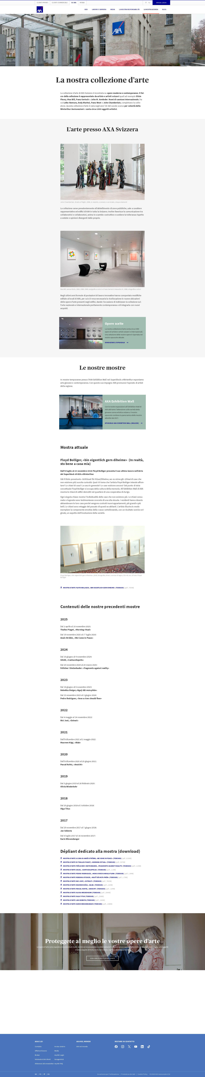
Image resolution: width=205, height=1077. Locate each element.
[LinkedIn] (143, 1046)
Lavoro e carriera (99, 9)
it (146, 3)
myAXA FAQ (58, 1064)
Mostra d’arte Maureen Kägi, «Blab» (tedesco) (88, 885)
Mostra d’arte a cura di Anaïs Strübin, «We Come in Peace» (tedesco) (97, 858)
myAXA (82, 3)
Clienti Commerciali (60, 3)
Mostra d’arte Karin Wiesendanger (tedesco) (87, 904)
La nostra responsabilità (129, 9)
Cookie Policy (143, 1074)
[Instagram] (123, 1046)
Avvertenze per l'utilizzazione (108, 1074)
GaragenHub (59, 1059)
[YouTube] (136, 1046)
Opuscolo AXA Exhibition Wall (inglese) (122, 423)
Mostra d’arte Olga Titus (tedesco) (83, 896)
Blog (164, 9)
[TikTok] (149, 1046)
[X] (130, 1046)
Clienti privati (42, 3)
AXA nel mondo (82, 1046)
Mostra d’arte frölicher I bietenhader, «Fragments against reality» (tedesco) (102, 866)
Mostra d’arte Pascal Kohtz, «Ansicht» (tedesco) (89, 889)
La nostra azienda (151, 9)
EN (48, 1074)
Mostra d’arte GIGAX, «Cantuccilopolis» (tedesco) (89, 870)
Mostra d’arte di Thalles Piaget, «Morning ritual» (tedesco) (94, 862)
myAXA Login (59, 1055)
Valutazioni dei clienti (43, 1059)
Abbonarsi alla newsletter (44, 1064)
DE (36, 1074)
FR (40, 1074)
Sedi (86, 9)
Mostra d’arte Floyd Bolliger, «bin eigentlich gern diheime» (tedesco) (98, 588)
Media (112, 9)
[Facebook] (117, 1046)
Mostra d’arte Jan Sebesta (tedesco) (84, 900)
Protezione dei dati (128, 1074)
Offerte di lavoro (41, 1051)
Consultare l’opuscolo (115, 342)
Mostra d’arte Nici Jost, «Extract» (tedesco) (87, 881)
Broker (37, 1055)
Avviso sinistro (59, 1046)
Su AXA (73, 3)
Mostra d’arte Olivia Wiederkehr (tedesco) (87, 893)
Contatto (38, 1046)
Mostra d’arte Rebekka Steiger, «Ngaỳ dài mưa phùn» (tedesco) (95, 877)
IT (45, 1074)
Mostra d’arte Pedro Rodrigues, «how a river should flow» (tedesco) (98, 874)
